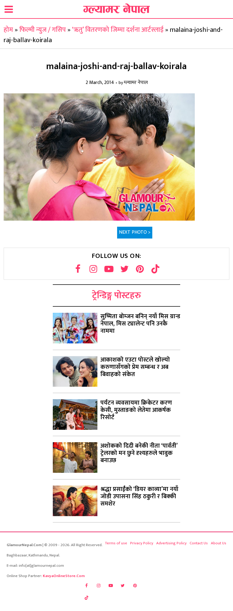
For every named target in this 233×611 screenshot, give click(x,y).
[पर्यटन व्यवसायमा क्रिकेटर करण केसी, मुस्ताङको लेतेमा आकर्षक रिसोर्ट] (75, 414)
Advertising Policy (171, 543)
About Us (218, 543)
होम (8, 29)
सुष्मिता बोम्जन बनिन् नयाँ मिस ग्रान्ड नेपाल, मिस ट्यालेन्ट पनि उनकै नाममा (140, 324)
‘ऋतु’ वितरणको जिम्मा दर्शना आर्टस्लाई (118, 29)
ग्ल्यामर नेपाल (136, 83)
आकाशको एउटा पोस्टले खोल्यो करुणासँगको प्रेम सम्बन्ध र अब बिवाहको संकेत (135, 367)
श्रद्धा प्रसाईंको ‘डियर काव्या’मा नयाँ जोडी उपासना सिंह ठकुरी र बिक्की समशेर (139, 496)
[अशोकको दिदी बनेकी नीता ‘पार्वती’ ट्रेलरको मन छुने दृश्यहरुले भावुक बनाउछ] (75, 457)
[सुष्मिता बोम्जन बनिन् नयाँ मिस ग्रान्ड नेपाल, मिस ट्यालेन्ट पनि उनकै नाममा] (75, 328)
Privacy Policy (141, 543)
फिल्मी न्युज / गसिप (42, 29)
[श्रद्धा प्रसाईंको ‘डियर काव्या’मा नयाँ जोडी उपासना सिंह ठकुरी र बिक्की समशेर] (75, 501)
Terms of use (116, 543)
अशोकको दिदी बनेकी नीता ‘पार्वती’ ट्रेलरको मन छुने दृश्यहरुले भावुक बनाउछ (138, 453)
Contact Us (199, 543)
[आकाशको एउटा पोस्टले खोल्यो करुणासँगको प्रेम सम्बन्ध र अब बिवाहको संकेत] (75, 371)
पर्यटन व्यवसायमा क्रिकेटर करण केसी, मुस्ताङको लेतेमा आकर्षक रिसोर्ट (136, 410)
